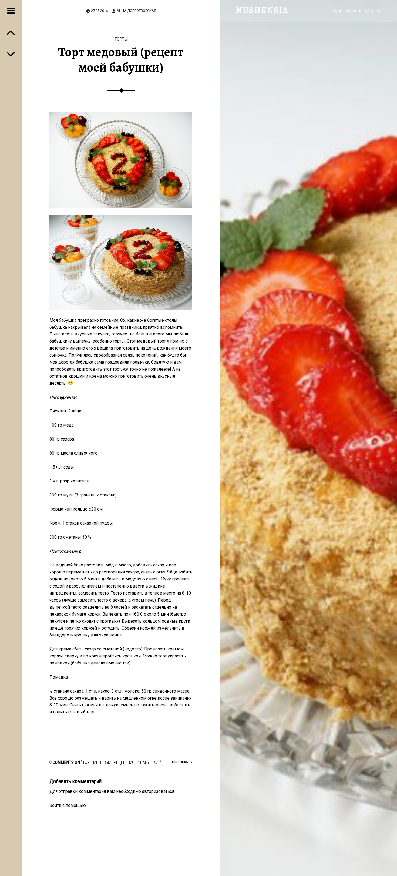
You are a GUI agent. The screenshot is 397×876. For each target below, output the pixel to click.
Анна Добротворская (136, 11)
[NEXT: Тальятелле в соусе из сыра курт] (11, 32)
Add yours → (181, 762)
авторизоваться (158, 791)
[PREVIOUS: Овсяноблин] (11, 54)
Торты (121, 39)
